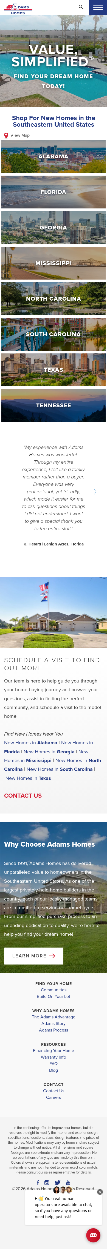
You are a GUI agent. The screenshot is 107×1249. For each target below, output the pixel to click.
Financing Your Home (53, 1050)
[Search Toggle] (81, 6)
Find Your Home (53, 983)
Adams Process (53, 1030)
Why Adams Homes (53, 1011)
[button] (81, 10)
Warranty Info (53, 1057)
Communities (53, 990)
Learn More (29, 956)
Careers (53, 1097)
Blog (53, 1070)
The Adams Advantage (53, 1017)
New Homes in (30, 743)
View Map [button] (20, 135)
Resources (53, 1044)
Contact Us (23, 795)
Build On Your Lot (53, 996)
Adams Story (53, 1023)
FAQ (53, 1064)
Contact (54, 1084)
